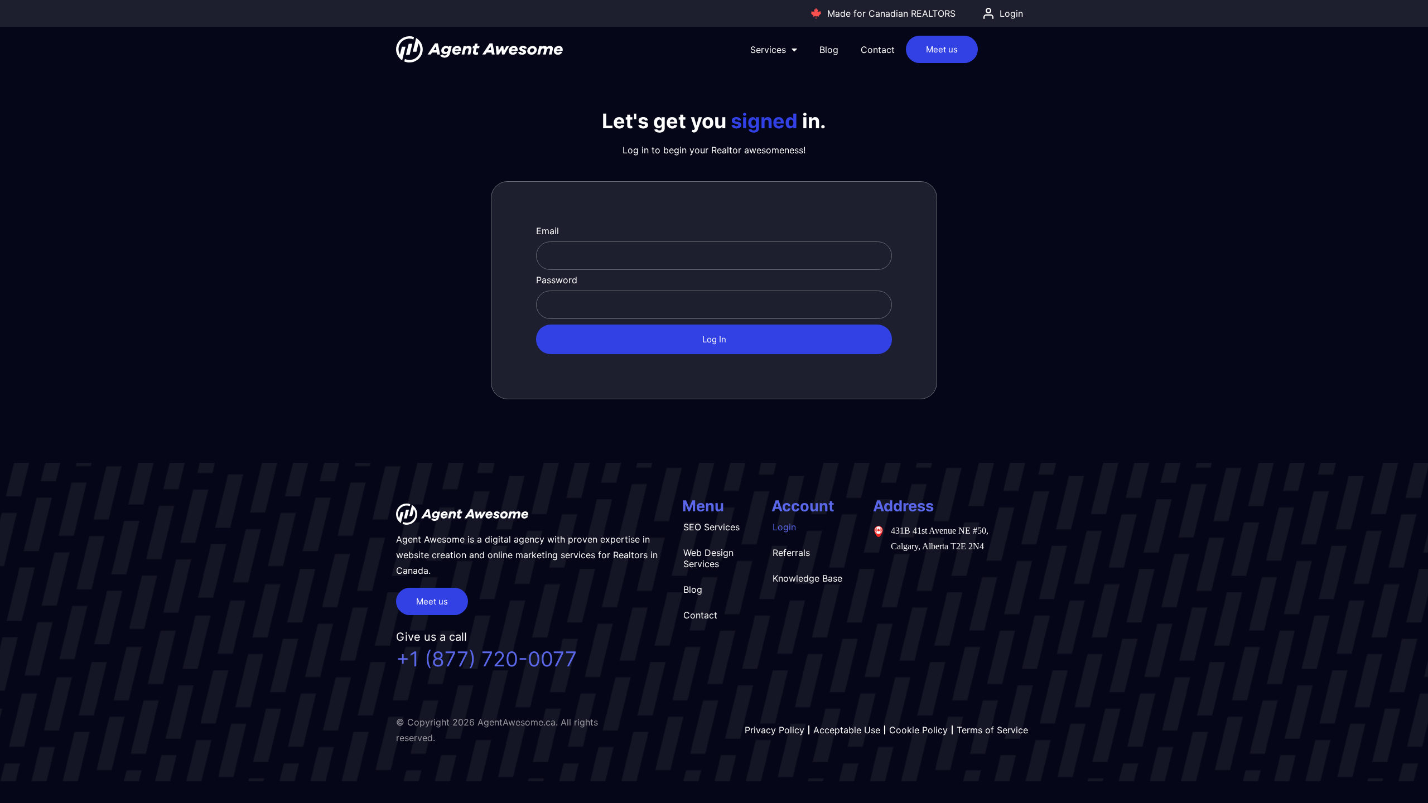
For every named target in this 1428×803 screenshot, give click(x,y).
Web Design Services (708, 558)
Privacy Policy (774, 730)
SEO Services (711, 527)
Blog (828, 49)
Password (556, 279)
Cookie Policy (918, 730)
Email (547, 230)
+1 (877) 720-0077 (486, 658)
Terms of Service (992, 730)
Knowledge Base (807, 578)
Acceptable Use (846, 730)
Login (784, 527)
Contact (878, 49)
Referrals (791, 552)
